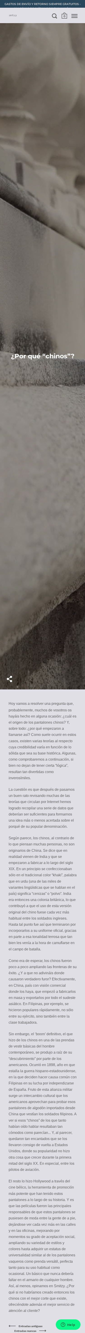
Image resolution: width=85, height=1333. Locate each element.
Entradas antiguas (30, 1326)
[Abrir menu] (74, 15)
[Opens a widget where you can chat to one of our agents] (68, 1325)
